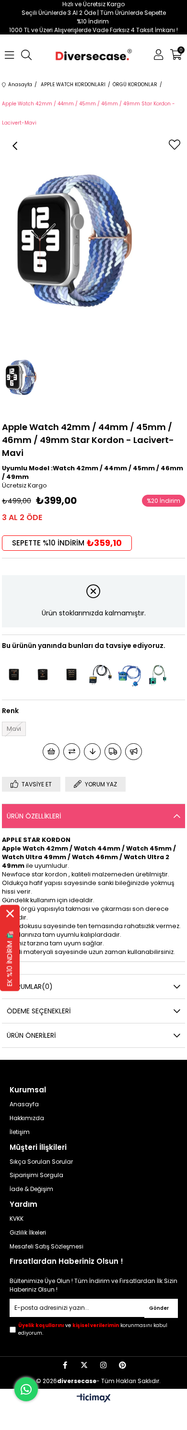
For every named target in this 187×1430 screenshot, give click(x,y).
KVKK (16, 1219)
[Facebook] (65, 1365)
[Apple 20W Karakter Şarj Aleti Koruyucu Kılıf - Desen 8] (129, 674)
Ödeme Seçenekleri (38, 1011)
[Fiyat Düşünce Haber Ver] (92, 751)
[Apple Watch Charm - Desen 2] (71, 674)
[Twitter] (84, 1365)
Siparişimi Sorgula (36, 1175)
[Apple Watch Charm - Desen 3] (43, 674)
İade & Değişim (31, 1189)
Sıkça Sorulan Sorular (41, 1162)
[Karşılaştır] (71, 751)
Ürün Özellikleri (34, 816)
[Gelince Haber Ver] (133, 751)
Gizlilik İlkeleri (28, 1233)
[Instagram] (103, 1365)
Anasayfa (24, 1104)
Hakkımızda (27, 1118)
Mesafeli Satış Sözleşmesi (46, 1246)
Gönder (159, 1308)
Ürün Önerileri (31, 1035)
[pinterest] (122, 1365)
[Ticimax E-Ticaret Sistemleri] (94, 1399)
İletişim (20, 1132)
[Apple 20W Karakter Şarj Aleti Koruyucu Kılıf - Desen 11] (100, 674)
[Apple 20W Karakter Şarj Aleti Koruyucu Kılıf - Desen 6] (158, 674)
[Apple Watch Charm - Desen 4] (14, 674)
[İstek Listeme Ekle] (51, 751)
